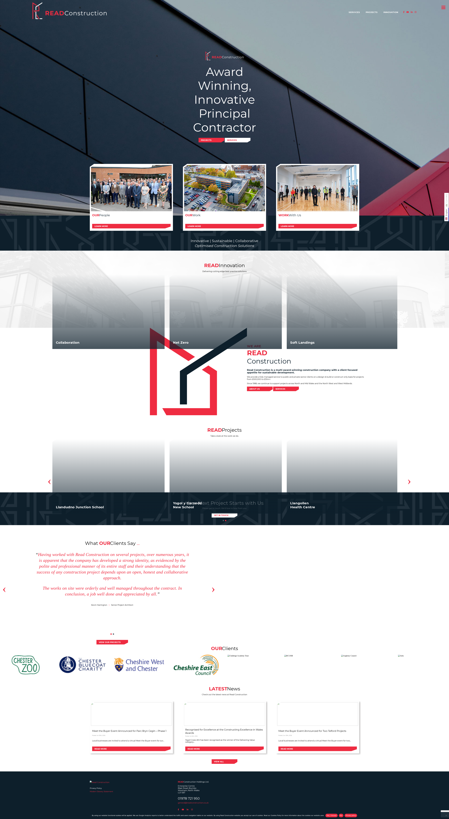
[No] (446, 815)
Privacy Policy (96, 788)
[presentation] (49, 481)
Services (354, 12)
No (341, 815)
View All (219, 762)
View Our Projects (110, 642)
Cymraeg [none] (446, 198)
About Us (254, 389)
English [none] (446, 212)
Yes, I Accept (332, 815)
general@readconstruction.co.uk (193, 803)
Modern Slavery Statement (101, 791)
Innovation (390, 12)
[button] (223, 520)
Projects (372, 12)
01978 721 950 (189, 798)
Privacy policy (351, 815)
